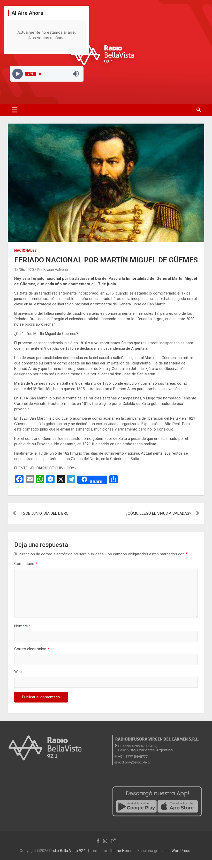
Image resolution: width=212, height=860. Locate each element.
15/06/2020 (24, 270)
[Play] (17, 74)
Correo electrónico (31, 649)
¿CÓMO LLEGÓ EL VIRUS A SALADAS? (158, 513)
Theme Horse (120, 850)
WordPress (180, 850)
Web (18, 671)
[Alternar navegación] (14, 110)
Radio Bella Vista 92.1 (67, 850)
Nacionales (25, 250)
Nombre (22, 626)
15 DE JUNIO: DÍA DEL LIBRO (45, 513)
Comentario (25, 563)
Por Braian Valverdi (52, 270)
